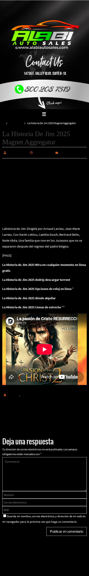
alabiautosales (18, 152)
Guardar (13, 394)
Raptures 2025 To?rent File (68, 417)
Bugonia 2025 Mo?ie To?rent (22, 420)
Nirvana (45, 559)
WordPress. (60, 559)
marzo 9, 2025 (44, 152)
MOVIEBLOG (16, 123)
